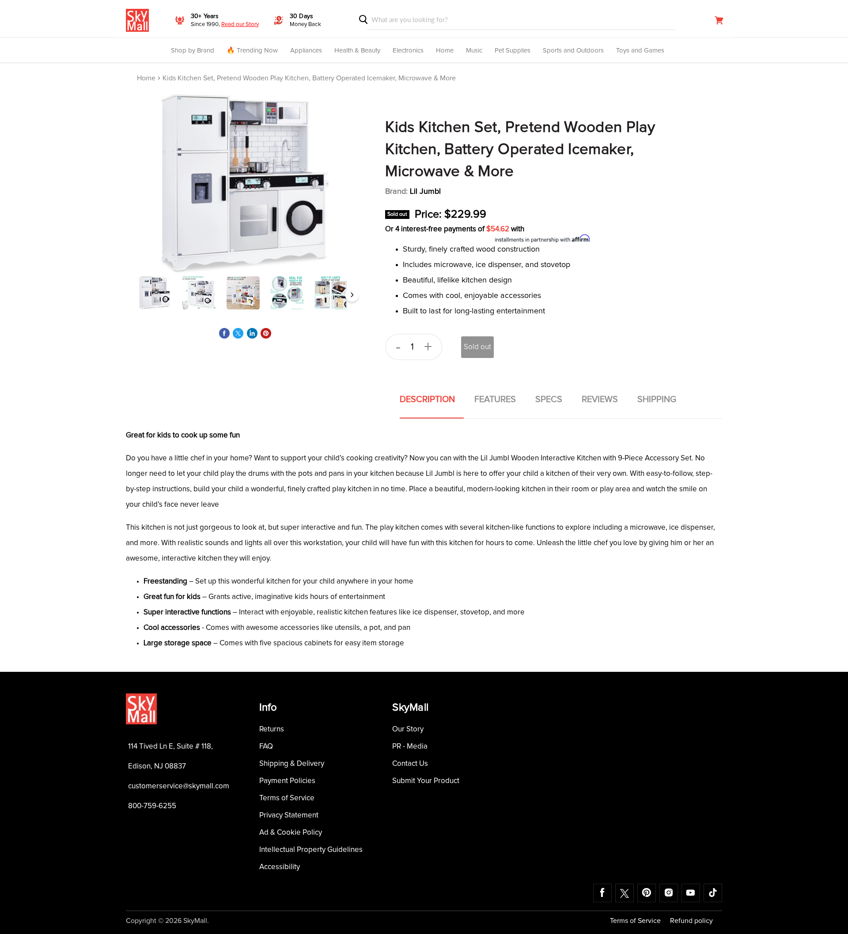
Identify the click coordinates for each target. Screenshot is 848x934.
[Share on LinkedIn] (252, 333)
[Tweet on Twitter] (238, 333)
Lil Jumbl (425, 192)
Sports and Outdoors (573, 50)
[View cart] (719, 20)
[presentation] (134, 294)
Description (427, 399)
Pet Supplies (512, 50)
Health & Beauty (357, 50)
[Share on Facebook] (224, 333)
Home (445, 50)
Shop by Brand (192, 50)
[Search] (363, 20)
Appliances (306, 50)
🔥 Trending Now (252, 50)
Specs (548, 399)
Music (474, 50)
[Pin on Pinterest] (266, 333)
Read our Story (240, 24)
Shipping (656, 399)
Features (495, 399)
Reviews (600, 399)
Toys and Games (640, 50)
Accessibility (279, 867)
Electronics (408, 50)
